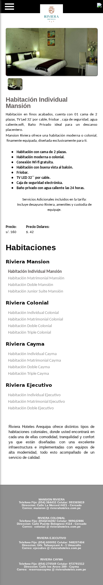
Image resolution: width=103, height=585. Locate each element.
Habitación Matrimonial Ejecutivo (36, 402)
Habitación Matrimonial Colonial (35, 319)
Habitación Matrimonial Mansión (36, 278)
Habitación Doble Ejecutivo (31, 408)
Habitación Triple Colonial (29, 332)
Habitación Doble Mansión (30, 285)
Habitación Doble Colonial (30, 326)
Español (99, 5)
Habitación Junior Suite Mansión (35, 291)
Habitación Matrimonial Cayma (34, 360)
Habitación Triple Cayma (28, 374)
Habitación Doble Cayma (29, 367)
